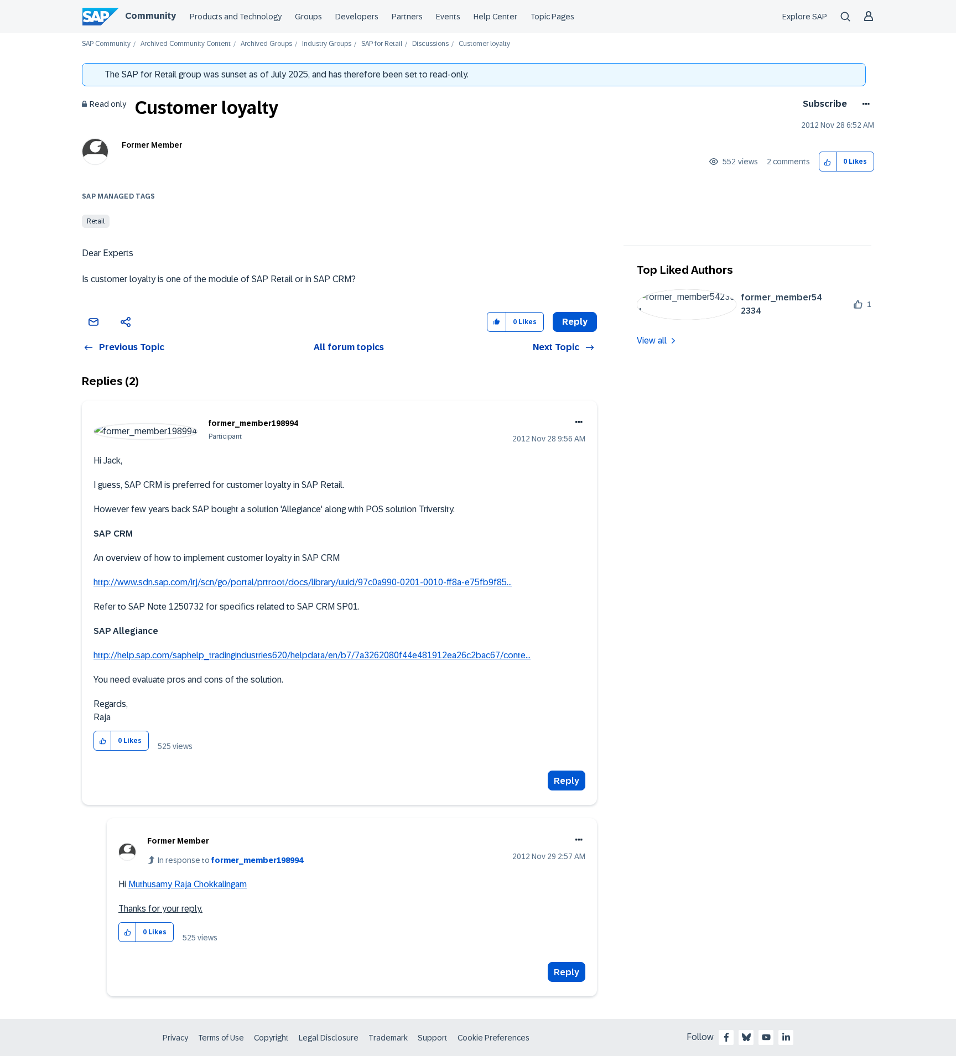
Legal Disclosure (328, 1037)
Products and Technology (236, 16)
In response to (230, 860)
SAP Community (106, 44)
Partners (407, 16)
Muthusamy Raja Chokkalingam (187, 884)
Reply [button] (575, 321)
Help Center (495, 16)
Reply (566, 781)
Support (433, 1037)
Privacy (175, 1037)
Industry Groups (326, 44)
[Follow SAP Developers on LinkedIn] (786, 1037)
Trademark (388, 1037)
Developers (356, 16)
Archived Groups (266, 44)
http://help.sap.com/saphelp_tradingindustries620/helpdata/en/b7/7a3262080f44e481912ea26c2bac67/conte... (312, 655)
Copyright (271, 1037)
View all (652, 340)
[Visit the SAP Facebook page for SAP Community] (726, 1037)
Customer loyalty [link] (484, 44)
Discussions (430, 44)
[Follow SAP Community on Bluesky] (746, 1037)
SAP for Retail (381, 44)
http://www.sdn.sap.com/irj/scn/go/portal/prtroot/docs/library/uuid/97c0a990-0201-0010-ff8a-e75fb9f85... (302, 582)
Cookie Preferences (493, 1037)
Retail (96, 221)
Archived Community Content (186, 44)
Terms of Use (221, 1037)
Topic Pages (552, 16)
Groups (308, 16)
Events (448, 16)
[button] (827, 161)
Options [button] (864, 104)
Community (150, 15)
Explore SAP (804, 16)
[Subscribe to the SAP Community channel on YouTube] (766, 1037)
